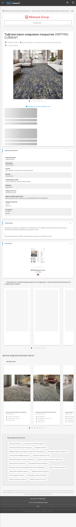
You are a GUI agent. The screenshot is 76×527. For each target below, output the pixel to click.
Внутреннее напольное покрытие (34, 443)
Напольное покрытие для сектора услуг (20, 447)
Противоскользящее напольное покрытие (21, 459)
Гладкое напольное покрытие (57, 467)
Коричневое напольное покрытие (37, 475)
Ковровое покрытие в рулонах (40, 471)
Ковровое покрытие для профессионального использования (26, 451)
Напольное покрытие (15, 443)
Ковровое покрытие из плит (38, 479)
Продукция (37, 23)
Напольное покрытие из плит (41, 455)
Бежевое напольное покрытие (18, 479)
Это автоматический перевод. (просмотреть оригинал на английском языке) (28, 236)
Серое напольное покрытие (17, 463)
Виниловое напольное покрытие (57, 451)
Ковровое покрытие (41, 447)
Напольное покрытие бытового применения (50, 459)
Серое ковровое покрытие (16, 475)
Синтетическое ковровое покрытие (19, 455)
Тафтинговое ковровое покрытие (18, 471)
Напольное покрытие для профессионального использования (27, 467)
